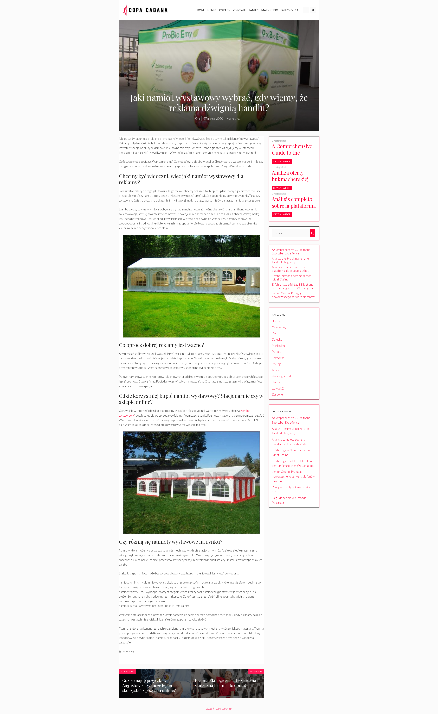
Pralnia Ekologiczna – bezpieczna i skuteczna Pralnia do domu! (226, 683)
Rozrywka (278, 358)
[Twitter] (313, 10)
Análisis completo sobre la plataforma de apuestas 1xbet (294, 206)
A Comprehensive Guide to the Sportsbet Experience (292, 156)
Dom (200, 10)
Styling (276, 364)
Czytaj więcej (282, 161)
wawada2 (278, 388)
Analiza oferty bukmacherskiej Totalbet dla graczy (293, 179)
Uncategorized (279, 140)
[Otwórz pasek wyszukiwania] (297, 10)
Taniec (253, 10)
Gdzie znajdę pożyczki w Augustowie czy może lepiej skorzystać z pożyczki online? (149, 685)
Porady (224, 10)
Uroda (276, 382)
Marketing (269, 10)
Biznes (211, 10)
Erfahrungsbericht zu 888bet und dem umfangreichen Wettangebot (293, 286)
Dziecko (287, 10)
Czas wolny (279, 327)
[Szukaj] (312, 233)
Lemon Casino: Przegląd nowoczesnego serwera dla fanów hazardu (293, 296)
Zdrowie (239, 10)
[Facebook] (306, 10)
